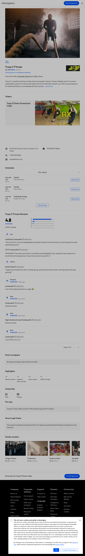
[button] (80, 520)
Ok (56, 550)
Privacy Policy (59, 544)
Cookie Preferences (69, 550)
